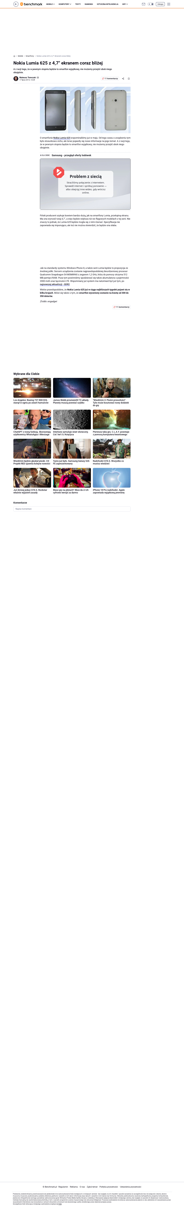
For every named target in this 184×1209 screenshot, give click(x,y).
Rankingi (89, 4)
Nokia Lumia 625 (61, 137)
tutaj (59, 1204)
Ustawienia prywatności (130, 1187)
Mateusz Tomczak (27, 77)
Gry (124, 4)
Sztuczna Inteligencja (107, 4)
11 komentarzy (111, 78)
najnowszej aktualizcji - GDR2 (55, 284)
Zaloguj (160, 4)
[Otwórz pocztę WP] (144, 4)
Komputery (64, 4)
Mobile (49, 4)
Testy (78, 4)
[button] (151, 4)
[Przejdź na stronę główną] (16, 6)
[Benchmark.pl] (33, 4)
